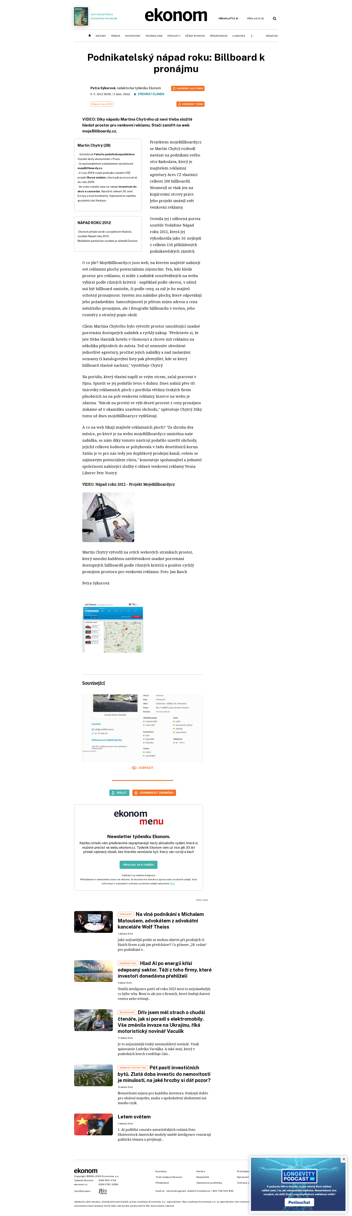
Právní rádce (219, 35)
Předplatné (162, 1182)
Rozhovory (133, 35)
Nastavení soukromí (249, 1177)
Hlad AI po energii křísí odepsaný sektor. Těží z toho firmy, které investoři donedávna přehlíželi (165, 969)
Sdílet (122, 792)
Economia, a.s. (110, 1176)
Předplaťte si (228, 18)
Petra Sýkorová (102, 88)
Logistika (238, 35)
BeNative (272, 35)
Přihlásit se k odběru (138, 864)
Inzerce (160, 1191)
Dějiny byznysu (195, 35)
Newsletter (202, 1177)
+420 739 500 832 (222, 1191)
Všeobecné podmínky (209, 1182)
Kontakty (161, 1171)
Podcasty (173, 35)
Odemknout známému (157, 792)
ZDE (172, 883)
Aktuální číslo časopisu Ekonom (104, 16)
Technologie (154, 35)
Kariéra (200, 1171)
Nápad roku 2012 (102, 104)
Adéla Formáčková (198, 1191)
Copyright (80, 1176)
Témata (115, 35)
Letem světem (134, 1116)
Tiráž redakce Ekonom (169, 1177)
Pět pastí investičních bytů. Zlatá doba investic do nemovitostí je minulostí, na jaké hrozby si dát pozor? (164, 1074)
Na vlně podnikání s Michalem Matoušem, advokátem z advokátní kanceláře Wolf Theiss (161, 920)
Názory (101, 35)
